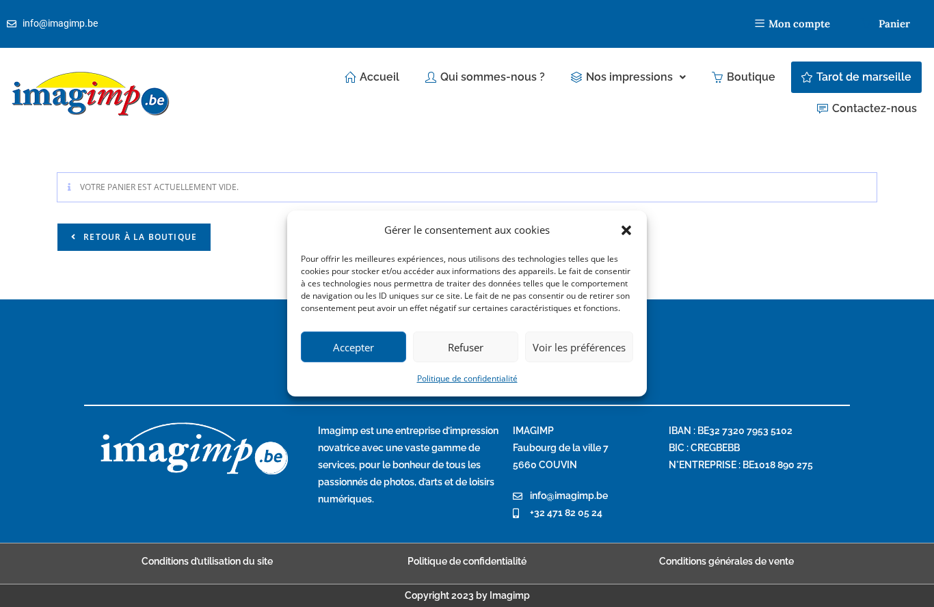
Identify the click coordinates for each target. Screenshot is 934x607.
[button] (626, 230)
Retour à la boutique (139, 237)
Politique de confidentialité (467, 378)
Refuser (465, 346)
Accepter (353, 346)
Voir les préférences (579, 346)
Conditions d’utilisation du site (207, 561)
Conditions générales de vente (726, 561)
